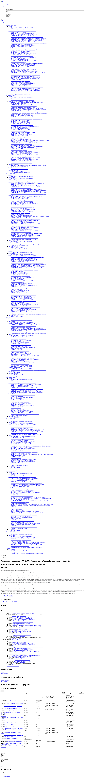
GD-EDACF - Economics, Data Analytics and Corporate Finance (25, 543)
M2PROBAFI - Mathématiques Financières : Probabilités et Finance (25, 523)
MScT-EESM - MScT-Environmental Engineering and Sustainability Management (28, 190)
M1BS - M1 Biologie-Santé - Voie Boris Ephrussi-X (22, 491)
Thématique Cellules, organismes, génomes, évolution (22, 613)
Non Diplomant (11, 167)
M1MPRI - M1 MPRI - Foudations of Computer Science (23, 448)
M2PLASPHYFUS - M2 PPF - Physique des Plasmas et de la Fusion (25, 152)
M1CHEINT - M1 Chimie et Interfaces (19, 272)
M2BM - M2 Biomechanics (17, 404)
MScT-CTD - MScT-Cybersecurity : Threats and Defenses (23, 258)
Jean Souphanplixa (4, 681)
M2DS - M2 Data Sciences (17, 348)
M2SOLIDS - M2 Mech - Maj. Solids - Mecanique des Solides (24, 89)
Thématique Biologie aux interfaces (19, 639)
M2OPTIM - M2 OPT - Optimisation (19, 79)
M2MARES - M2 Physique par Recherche (20, 293)
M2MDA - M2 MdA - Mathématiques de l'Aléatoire (22, 412)
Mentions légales (6, 776)
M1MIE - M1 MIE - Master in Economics (20, 342)
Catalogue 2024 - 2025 (10, 173)
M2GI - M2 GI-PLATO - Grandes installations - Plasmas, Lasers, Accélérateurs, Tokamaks (30, 140)
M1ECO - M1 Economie (16, 398)
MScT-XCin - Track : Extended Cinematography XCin (22, 46)
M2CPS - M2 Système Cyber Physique (19, 288)
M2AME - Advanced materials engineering (20, 502)
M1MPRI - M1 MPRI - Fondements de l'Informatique (22, 129)
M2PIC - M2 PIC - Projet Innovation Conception (21, 82)
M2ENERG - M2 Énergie (16, 349)
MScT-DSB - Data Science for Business (19, 386)
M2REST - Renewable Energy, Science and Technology (23, 368)
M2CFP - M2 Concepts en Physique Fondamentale (22, 286)
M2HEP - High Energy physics (17, 510)
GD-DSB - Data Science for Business (19, 480)
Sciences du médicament (19, 636)
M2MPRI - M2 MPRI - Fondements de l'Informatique (22, 147)
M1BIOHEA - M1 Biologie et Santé (18, 271)
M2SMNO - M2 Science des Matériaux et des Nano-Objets (23, 309)
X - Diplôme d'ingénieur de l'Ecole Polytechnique (21, 550)
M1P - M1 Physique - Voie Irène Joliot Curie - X (21, 449)
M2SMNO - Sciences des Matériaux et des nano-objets (22, 525)
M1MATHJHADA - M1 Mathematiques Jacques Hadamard (23, 340)
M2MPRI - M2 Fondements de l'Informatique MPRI (22, 299)
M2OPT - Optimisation (16, 518)
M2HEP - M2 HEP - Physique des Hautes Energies (22, 73)
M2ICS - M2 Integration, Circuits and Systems (21, 353)
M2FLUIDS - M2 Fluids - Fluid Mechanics (20, 351)
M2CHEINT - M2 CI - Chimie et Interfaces (20, 135)
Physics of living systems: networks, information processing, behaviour (28, 647)
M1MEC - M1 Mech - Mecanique (18, 58)
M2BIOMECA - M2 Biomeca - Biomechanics (21, 345)
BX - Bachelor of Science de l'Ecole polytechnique (22, 27)
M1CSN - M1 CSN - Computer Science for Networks (22, 439)
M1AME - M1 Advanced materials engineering (21, 488)
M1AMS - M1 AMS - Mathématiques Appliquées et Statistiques (24, 48)
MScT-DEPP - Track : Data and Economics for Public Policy (24, 34)
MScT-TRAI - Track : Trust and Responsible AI (21, 114)
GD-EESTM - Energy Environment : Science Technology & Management (26, 483)
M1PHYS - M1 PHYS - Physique (18, 62)
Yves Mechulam (4, 672)
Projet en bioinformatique (19, 632)
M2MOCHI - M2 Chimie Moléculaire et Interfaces (21, 298)
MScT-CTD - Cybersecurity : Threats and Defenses (22, 385)
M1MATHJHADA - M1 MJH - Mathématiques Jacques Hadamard (25, 126)
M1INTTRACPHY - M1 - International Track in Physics (23, 444)
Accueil (4, 22)
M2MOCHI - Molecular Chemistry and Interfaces (21, 517)
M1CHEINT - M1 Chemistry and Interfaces (20, 336)
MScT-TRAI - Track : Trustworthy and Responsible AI (22, 44)
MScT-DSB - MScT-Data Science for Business (21, 188)
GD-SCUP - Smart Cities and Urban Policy (20, 486)
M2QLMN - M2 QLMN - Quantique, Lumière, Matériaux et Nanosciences (27, 154)
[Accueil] (2, 1)
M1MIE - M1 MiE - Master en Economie (19, 59)
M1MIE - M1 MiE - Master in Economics (20, 402)
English (7, 4)
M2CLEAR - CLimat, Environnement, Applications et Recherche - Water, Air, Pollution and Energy (32, 454)
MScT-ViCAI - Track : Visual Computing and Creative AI (23, 45)
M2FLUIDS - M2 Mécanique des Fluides (20, 290)
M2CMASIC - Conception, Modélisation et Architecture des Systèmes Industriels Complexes (30, 505)
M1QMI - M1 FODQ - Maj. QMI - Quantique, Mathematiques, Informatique (27, 63)
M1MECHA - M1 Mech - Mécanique (19, 127)
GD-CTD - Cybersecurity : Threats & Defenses (21, 540)
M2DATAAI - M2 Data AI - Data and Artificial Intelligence (23, 347)
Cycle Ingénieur (11, 28)
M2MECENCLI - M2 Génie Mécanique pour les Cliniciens (23, 297)
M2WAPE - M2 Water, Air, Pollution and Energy (21, 365)
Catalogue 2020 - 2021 (10, 418)
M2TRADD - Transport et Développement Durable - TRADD (24, 527)
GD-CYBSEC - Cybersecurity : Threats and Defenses (22, 479)
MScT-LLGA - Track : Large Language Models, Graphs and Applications (26, 40)
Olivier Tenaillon (4, 673)
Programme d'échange (13, 91)
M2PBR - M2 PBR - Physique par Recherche (20, 81)
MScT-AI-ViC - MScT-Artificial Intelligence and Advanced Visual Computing (27, 183)
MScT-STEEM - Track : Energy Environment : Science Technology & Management (28, 43)
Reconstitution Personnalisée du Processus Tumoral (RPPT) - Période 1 (27, 625)
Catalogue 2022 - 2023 (10, 317)
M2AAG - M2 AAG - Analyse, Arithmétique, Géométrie (23, 64)
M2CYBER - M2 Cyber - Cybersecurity (19, 456)
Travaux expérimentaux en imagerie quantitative (23, 622)
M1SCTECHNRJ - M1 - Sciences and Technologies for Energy (24, 452)
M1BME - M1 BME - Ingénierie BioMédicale (21, 51)
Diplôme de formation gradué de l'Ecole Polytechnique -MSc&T (22, 31)
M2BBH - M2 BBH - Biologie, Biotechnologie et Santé (23, 65)
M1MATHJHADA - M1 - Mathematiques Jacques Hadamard (24, 400)
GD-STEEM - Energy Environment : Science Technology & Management (26, 547)
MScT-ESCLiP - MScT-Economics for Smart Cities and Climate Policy (26, 191)
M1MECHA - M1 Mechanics (17, 341)
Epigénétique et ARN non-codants (19, 629)
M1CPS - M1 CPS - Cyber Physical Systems (20, 337)
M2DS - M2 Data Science (16, 289)
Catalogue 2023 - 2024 (10, 249)
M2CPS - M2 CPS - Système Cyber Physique (20, 136)
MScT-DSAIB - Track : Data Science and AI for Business (23, 35)
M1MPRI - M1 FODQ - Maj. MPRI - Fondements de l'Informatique (25, 60)
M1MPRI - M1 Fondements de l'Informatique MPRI (22, 280)
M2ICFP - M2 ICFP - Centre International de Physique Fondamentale (25, 75)
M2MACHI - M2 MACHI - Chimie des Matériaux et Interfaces (24, 220)
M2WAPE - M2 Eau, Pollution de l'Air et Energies (21, 311)
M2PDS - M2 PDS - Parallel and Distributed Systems (22, 464)
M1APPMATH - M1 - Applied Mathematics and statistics (23, 395)
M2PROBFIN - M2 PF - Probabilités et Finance (21, 84)
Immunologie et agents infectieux (19, 616)
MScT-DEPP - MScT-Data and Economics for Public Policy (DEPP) (25, 186)
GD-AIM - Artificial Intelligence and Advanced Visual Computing (25, 478)
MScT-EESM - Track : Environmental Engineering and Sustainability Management (28, 38)
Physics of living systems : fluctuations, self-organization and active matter (28, 655)
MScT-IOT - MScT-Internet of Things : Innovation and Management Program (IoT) (28, 192)
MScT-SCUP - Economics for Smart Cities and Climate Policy (24, 433)
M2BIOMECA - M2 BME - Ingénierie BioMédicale (22, 134)
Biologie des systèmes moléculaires (19, 628)
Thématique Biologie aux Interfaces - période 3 (26, 663)
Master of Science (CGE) (13, 161)
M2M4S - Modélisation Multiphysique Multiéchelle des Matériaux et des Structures (28, 512)
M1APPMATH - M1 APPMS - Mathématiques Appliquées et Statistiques (26, 119)
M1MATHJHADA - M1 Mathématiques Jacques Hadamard (23, 277)
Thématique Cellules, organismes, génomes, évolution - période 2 (29, 626)
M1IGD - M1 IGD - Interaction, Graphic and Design (22, 443)
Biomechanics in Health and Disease (22, 660)
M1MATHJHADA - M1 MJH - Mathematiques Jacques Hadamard (25, 57)
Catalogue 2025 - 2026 (10, 95)
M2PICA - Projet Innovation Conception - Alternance (22, 521)
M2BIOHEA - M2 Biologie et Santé (18, 284)
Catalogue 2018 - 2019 (10, 531)
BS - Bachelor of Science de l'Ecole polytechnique (21, 252)
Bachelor (10, 26)
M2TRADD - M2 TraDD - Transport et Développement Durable (24, 159)
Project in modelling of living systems (23, 633)
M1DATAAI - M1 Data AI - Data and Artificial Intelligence (23, 397)
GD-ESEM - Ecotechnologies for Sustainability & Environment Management (27, 484)
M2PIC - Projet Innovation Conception (19, 415)
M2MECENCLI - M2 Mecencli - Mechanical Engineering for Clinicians (26, 355)
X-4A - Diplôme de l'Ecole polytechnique (20, 180)
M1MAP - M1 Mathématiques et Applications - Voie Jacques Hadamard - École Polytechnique (31, 446)
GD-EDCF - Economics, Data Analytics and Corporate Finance (24, 481)
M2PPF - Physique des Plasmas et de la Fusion (21, 522)
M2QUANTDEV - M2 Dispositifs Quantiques (21, 308)
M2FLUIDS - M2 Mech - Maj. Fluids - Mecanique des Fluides (24, 71)
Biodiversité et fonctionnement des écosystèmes (22, 618)
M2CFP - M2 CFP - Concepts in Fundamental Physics (22, 405)
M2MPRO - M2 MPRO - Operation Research (20, 462)
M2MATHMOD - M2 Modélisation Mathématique (21, 296)
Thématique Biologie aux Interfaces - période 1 (26, 641)
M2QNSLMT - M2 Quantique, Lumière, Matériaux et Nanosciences (25, 307)
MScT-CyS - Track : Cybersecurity (18, 32)
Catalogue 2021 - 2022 (10, 377)
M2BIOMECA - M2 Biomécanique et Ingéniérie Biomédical (24, 285)
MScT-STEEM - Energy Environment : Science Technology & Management (27, 392)
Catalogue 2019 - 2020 (10, 471)
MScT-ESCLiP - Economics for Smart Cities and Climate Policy (24, 390)
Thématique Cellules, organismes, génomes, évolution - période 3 (29, 637)
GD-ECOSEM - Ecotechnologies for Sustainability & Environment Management (28, 542)
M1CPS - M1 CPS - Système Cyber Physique (20, 122)
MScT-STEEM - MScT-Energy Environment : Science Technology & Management (28, 194)
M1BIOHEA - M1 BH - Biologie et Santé (20, 120)
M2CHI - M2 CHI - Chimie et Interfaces (19, 68)
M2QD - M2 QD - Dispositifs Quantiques (20, 85)
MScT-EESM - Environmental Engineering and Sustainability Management (27, 389)
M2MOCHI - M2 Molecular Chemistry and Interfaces (22, 358)
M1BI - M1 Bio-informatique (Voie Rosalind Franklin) (22, 490)
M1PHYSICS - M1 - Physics (17, 450)
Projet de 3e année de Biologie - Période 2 (22, 635)
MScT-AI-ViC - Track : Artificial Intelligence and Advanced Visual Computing (27, 102)
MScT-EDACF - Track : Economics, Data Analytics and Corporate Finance (27, 37)
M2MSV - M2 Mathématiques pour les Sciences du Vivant (23, 301)
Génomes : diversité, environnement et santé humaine (23, 619)
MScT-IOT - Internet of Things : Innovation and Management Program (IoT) (27, 391)
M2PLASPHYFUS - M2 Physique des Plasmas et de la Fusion (24, 304)
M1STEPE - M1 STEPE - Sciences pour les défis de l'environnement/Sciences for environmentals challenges (34, 500)
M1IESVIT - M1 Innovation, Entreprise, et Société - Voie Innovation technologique (28, 497)
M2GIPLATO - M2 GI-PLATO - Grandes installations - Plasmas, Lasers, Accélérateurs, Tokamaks (32, 72)
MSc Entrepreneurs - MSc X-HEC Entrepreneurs (21, 163)
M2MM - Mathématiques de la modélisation (20, 516)
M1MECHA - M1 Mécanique (17, 278)
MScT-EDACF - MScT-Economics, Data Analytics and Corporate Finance (27, 189)
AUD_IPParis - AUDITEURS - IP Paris (19, 169)
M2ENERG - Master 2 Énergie (17, 409)
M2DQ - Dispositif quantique (17, 506)
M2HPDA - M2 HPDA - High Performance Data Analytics (23, 459)
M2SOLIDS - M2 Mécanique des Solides (20, 310)
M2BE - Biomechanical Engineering (18, 503)
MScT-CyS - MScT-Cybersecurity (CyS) (19, 184)
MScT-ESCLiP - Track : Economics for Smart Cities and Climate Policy (26, 110)
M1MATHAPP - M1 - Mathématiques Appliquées (21, 447)
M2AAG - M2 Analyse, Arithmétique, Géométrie (21, 283)
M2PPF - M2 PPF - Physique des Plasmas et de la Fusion (23, 83)
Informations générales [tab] (8, 595)
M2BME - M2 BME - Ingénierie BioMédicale (21, 66)
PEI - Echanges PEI (15, 376)
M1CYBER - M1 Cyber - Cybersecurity (19, 440)
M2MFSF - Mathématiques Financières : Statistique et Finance (24, 515)
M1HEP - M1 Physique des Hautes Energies (20, 274)
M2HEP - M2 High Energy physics (18, 352)
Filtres (2, 691)
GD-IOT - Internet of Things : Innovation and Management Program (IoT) (26, 485)
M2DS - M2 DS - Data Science (17, 138)
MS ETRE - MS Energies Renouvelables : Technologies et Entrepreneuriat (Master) (28, 165)
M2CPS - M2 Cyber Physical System (19, 346)
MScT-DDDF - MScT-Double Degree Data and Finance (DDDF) (25, 185)
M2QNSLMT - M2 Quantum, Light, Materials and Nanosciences (25, 362)
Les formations (6, 24)
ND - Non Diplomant (15, 372)
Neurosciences (15, 624)
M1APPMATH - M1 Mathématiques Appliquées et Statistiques (24, 270)
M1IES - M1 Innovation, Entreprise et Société (20, 276)
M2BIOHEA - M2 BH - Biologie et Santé (20, 133)
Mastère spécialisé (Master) (14, 164)
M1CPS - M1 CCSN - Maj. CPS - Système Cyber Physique (23, 53)
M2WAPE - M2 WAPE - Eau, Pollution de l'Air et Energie (23, 239)
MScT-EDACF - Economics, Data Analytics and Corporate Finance (25, 387)
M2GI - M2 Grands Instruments (18, 291)
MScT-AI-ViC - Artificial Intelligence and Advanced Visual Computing (26, 384)
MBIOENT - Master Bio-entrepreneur (19, 528)
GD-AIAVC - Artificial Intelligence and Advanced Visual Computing (25, 538)
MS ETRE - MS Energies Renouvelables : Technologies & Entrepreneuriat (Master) (28, 370)
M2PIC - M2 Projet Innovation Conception (20, 361)
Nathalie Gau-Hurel (5, 680)
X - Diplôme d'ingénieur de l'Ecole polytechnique (21, 475)
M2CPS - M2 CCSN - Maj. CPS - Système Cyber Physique (23, 69)
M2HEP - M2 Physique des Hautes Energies (20, 292)
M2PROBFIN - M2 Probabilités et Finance (20, 305)
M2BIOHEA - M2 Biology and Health (19, 343)
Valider (7, 15)
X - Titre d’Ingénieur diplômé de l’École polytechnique (22, 29)
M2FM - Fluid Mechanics (16, 509)
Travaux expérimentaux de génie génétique (22, 620)
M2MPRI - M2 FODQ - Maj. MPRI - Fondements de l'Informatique (25, 77)
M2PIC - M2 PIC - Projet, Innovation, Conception (21, 151)
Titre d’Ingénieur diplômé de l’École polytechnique (14, 601)
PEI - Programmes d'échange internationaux (20, 94)
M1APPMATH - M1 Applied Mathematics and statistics (23, 335)
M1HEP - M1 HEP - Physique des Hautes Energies (22, 54)
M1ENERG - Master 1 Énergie (17, 399)
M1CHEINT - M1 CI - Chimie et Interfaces (20, 121)
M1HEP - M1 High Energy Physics (18, 339)
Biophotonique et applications (18, 630)
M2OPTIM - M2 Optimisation (17, 302)
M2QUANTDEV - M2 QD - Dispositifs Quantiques (22, 156)
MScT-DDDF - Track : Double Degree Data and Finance (23, 33)
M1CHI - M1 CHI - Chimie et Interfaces (19, 52)
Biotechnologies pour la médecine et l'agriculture (22, 617)
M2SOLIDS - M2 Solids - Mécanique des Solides (21, 158)
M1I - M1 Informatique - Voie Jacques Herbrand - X (22, 442)
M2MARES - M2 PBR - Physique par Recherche (21, 144)
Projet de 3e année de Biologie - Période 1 (21, 623)
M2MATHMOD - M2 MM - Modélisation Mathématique (23, 76)
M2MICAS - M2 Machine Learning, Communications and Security (25, 356)
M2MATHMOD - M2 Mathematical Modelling (21, 354)
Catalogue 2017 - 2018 (10, 548)
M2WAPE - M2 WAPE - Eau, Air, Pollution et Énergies (23, 160)
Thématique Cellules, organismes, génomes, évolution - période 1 (29, 614)
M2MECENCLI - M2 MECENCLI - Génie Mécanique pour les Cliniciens (27, 146)
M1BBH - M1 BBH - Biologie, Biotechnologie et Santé (23, 50)
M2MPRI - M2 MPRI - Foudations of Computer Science (23, 461)
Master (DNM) (11, 47)
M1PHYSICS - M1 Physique (17, 282)
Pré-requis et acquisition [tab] (8, 596)
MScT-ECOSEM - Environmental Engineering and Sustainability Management (27, 429)
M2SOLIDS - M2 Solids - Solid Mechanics (20, 364)
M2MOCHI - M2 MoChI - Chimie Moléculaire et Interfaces (23, 224)
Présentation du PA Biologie (13, 666)
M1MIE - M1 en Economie (17, 279)
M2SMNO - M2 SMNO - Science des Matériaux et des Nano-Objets (25, 157)
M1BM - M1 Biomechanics (17, 396)
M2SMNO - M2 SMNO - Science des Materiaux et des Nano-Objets (25, 88)
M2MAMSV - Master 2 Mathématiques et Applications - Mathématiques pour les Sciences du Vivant (32, 513)
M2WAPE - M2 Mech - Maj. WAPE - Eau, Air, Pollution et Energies (25, 90)
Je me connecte (9, 9)
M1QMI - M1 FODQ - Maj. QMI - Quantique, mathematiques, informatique (27, 553)
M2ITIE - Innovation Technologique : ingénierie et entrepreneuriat (25, 511)
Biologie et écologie (16, 638)
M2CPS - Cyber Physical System (18, 406)
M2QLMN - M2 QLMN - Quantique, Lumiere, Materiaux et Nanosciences (27, 87)
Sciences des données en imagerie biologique (21, 631)
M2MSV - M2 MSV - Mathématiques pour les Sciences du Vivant (25, 78)
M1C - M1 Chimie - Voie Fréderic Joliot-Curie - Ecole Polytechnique (25, 492)
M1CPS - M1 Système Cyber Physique (19, 273)
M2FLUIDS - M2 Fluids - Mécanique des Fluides (21, 139)
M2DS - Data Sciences (16, 408)
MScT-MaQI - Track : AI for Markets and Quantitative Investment (25, 41)
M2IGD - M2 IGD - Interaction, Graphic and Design (22, 411)
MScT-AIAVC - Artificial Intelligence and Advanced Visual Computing (26, 425)
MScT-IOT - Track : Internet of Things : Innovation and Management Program (27, 39)
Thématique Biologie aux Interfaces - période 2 (26, 652)
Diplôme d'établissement (13, 179)
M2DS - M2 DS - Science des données (19, 70)
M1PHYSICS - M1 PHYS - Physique (19, 131)
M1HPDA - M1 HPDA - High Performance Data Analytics (23, 441)
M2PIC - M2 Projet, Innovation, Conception (20, 303)
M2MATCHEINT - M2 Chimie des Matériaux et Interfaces (23, 295)
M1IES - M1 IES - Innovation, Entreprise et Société (22, 56)
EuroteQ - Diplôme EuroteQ (17, 92)
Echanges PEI (6, 603)
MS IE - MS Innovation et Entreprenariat (19, 166)
